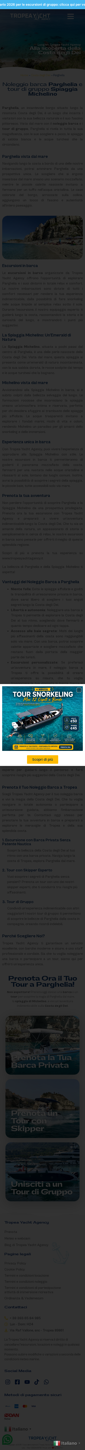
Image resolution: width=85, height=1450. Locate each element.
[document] (42, 725)
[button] (79, 690)
